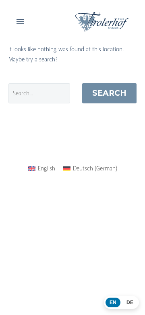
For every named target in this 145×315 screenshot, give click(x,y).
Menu (20, 22)
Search (109, 93)
